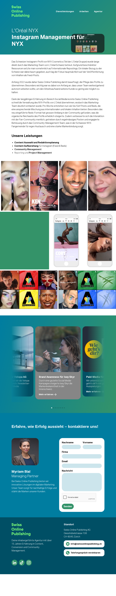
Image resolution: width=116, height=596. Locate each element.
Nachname (68, 442)
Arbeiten (84, 11)
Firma (65, 452)
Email (65, 461)
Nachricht (67, 470)
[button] (65, 11)
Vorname (88, 442)
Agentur (98, 11)
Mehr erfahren (46, 394)
